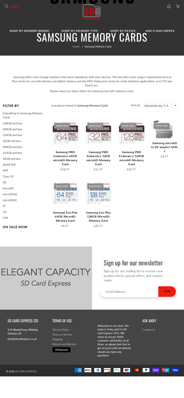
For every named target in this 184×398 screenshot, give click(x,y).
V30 (5, 217)
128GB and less (12, 123)
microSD (8, 188)
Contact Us (148, 329)
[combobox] (161, 105)
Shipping (57, 339)
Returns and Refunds (64, 344)
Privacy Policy (60, 329)
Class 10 (8, 176)
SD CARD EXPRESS (25, 371)
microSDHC (10, 194)
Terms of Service (62, 334)
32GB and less (12, 141)
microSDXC (10, 200)
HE (4, 182)
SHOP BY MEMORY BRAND (30, 30)
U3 (4, 211)
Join (167, 291)
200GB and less (12, 129)
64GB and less (12, 158)
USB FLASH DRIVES (160, 30)
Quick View (65, 134)
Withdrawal (61, 349)
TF (4, 206)
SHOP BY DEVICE (123, 30)
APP (5, 170)
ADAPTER (9, 164)
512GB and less (12, 152)
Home (76, 46)
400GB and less (12, 146)
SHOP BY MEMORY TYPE (80, 30)
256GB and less (12, 135)
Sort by (135, 105)
